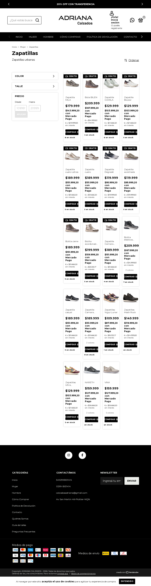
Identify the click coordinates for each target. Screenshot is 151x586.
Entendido (127, 581)
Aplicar (21, 114)
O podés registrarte (116, 27)
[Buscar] (37, 20)
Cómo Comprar (70, 36)
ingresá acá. (62, 573)
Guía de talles (19, 525)
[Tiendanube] (127, 572)
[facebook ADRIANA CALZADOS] (82, 455)
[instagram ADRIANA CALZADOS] (68, 455)
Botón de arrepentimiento (83, 573)
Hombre (48, 36)
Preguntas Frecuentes (23, 531)
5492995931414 (64, 479)
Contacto (130, 36)
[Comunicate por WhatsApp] (132, 21)
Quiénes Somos (20, 518)
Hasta (32, 101)
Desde (18, 101)
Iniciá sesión (115, 21)
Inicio (19, 36)
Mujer (33, 36)
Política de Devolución (102, 36)
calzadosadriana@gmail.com (71, 492)
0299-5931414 (63, 486)
